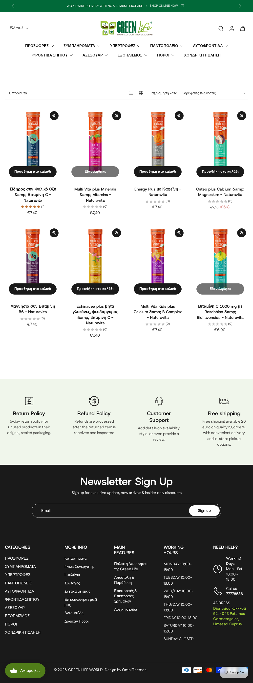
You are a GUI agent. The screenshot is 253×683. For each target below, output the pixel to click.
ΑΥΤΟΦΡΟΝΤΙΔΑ (208, 46)
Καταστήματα (75, 558)
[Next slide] (239, 5)
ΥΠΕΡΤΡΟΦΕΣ (122, 46)
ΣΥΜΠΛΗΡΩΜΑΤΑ (79, 46)
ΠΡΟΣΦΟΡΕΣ (37, 46)
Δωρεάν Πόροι (76, 621)
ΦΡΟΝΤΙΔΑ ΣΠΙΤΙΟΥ (50, 55)
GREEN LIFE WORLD (85, 670)
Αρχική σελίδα (125, 609)
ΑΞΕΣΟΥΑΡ (93, 55)
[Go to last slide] (13, 5)
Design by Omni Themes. (126, 670)
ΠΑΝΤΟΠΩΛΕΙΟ (164, 46)
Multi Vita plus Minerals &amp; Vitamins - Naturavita (95, 195)
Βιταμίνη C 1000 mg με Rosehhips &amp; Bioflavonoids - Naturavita (220, 312)
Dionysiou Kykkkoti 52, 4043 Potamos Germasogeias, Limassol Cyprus (229, 616)
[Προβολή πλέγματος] (141, 93)
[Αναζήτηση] (220, 28)
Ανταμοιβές (73, 613)
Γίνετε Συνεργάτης (79, 567)
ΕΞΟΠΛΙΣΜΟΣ (130, 55)
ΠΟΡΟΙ (163, 55)
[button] (27, 547)
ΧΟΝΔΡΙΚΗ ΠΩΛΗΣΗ (202, 55)
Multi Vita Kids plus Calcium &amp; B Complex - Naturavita (158, 312)
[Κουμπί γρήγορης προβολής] (54, 115)
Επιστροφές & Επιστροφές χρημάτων (125, 596)
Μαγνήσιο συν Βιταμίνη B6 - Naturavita (32, 309)
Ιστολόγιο (72, 575)
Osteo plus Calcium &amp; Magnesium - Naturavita (220, 192)
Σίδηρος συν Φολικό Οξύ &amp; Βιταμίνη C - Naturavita (33, 195)
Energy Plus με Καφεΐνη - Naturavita (157, 192)
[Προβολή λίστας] (131, 93)
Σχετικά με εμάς (77, 591)
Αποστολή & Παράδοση (124, 580)
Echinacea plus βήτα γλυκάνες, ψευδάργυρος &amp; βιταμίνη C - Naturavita (95, 315)
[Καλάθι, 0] (242, 28)
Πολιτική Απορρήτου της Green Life (130, 567)
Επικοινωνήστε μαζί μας (80, 602)
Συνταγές (72, 583)
